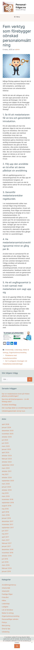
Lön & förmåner (7, 610)
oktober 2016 (7, 556)
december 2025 (7, 430)
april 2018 (5, 512)
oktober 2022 (7, 462)
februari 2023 (7, 459)
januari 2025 (6, 449)
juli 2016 (5, 559)
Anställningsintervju (9, 585)
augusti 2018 (6, 506)
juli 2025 (5, 440)
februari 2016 (7, 568)
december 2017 (7, 521)
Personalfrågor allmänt (10, 619)
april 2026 (5, 424)
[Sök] (29, 379)
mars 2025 (6, 446)
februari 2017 (7, 543)
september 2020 (8, 481)
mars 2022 (6, 468)
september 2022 (8, 465)
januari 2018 (6, 518)
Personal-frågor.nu (21, 6)
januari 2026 (6, 427)
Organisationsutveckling (17, 352)
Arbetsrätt (5, 591)
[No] (32, 642)
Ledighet (5, 607)
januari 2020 (6, 487)
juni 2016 (5, 562)
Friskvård (5, 597)
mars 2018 (5, 515)
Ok (17, 646)
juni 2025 (5, 443)
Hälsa (4, 600)
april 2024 (5, 452)
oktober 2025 (7, 437)
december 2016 (7, 549)
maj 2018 (5, 509)
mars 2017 (5, 540)
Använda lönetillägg (9, 405)
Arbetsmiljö (9, 350)
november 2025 (7, 434)
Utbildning (5, 632)
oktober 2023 (7, 456)
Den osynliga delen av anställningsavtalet (17, 408)
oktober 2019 (7, 490)
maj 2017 (5, 534)
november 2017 (7, 524)
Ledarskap (18, 350)
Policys (4, 622)
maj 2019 (5, 493)
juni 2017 (5, 531)
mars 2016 (6, 565)
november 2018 (7, 499)
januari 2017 (6, 546)
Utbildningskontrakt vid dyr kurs (13, 411)
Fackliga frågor (7, 594)
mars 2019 (6, 496)
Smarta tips (6, 629)
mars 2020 (6, 484)
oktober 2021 (6, 471)
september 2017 (8, 528)
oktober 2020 (7, 477)
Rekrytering (6, 625)
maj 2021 (5, 474)
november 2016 (7, 553)
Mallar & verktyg (8, 613)
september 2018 (8, 502)
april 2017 (5, 537)
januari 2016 (6, 571)
